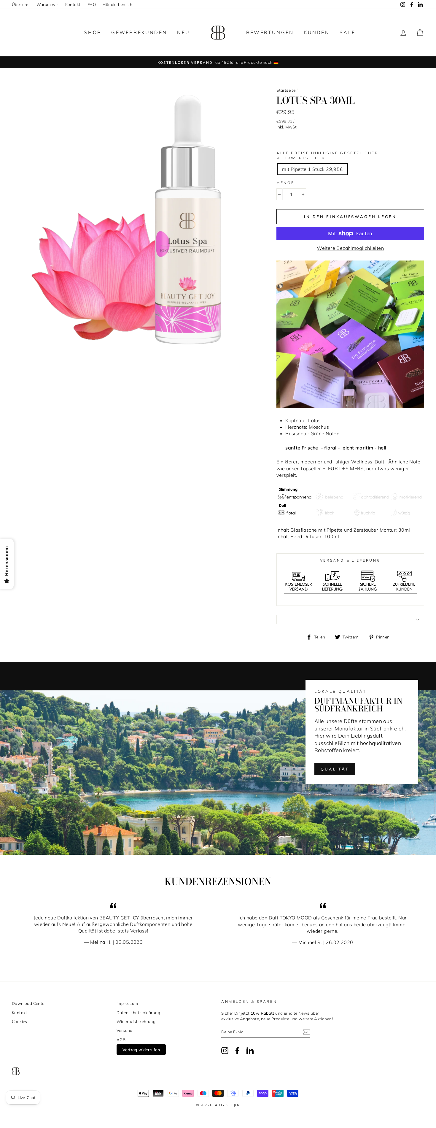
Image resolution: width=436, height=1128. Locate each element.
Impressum (127, 1003)
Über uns (20, 4)
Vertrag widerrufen (141, 1049)
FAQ (91, 4)
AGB (121, 1039)
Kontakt (73, 4)
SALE (347, 32)
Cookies (19, 1021)
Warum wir (47, 4)
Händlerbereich (117, 4)
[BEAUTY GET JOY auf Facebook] (237, 1050)
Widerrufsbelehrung (136, 1021)
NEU (183, 32)
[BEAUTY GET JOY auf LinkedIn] (250, 1050)
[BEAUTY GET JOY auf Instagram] (224, 1050)
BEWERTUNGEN (270, 32)
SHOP (92, 32)
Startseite (285, 90)
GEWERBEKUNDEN (139, 32)
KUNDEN (317, 32)
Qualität (335, 769)
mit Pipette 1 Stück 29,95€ (312, 169)
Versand (125, 1030)
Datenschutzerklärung (138, 1012)
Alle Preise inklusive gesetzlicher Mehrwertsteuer (327, 155)
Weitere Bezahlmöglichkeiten (350, 248)
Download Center (29, 1003)
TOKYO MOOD (296, 918)
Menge (285, 182)
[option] (218, 62)
